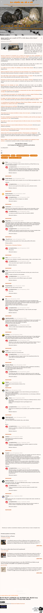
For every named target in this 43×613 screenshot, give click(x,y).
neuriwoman (8, 206)
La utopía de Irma (13, 166)
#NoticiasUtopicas (5, 155)
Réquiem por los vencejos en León (9, 85)
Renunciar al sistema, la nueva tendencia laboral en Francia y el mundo (16, 124)
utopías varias (4, 157)
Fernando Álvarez (9, 364)
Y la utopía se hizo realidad (15, 157)
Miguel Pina (8, 220)
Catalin (7, 350)
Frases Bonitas (8, 285)
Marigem (7, 495)
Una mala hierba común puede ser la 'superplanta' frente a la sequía (17, 75)
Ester (6, 162)
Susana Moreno (9, 193)
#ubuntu (13, 155)
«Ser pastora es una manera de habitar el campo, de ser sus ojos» (15, 112)
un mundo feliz (33, 155)
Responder (8, 176)
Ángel (6, 270)
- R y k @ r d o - (9, 239)
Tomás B (7, 452)
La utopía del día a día (21, 2)
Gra (6, 298)
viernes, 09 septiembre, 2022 (19, 417)
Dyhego (7, 382)
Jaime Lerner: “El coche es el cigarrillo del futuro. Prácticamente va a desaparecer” (19, 132)
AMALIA (7, 436)
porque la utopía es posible (23, 155)
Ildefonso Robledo (9, 480)
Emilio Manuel (8, 178)
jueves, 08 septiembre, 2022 (14, 162)
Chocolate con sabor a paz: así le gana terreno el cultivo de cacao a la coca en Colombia (21, 120)
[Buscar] (41, 2)
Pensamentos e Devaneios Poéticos (13, 245)
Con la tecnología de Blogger (22, 588)
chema (6, 390)
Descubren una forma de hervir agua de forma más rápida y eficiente (17, 79)
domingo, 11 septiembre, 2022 (23, 406)
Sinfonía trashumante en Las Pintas (9, 106)
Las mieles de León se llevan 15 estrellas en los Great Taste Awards (17, 67)
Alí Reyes (7, 334)
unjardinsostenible (9, 318)
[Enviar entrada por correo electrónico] (1, 153)
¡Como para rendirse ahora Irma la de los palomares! (13, 549)
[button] (41, 38)
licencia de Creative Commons (18, 603)
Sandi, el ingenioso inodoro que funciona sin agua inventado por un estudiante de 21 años (21, 71)
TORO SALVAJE (9, 417)
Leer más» (39, 545)
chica (6, 257)
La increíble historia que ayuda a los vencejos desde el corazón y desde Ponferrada (20, 94)
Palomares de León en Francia (8, 536)
